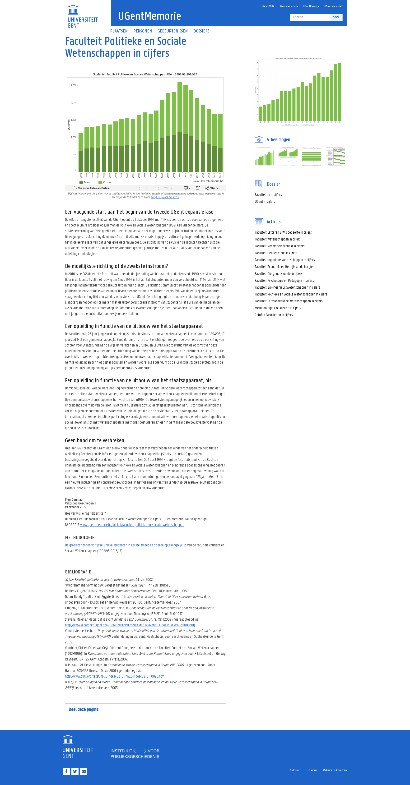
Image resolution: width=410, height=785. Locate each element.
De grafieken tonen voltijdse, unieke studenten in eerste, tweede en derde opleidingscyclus (125, 544)
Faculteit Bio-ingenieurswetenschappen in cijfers (287, 287)
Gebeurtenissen (173, 31)
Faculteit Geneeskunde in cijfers (276, 252)
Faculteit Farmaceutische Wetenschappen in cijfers (289, 300)
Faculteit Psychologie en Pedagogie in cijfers (284, 280)
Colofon (294, 770)
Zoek (336, 17)
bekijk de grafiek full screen (165, 197)
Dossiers (201, 31)
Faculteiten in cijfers (268, 194)
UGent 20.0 (267, 6)
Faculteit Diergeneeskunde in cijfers (279, 273)
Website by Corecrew (335, 770)
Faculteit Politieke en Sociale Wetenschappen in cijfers (291, 293)
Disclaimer (311, 770)
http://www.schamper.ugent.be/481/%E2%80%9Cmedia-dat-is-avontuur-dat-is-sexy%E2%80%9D (129, 624)
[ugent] (82, 13)
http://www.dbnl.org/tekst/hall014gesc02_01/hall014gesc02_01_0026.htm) (115, 676)
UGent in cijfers (265, 201)
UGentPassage (311, 6)
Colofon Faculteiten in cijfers (274, 314)
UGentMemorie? (333, 6)
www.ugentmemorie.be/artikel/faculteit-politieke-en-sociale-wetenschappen (132, 524)
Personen (142, 31)
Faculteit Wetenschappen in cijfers (278, 238)
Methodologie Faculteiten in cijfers (278, 307)
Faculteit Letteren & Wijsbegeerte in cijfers (283, 232)
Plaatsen (119, 31)
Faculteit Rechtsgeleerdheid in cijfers (280, 245)
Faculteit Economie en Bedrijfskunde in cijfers (285, 266)
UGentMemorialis (288, 6)
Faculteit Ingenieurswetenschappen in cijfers (285, 259)
